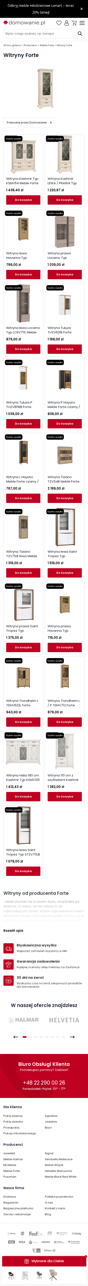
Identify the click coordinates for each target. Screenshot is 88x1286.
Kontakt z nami (55, 1208)
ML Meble (9, 1165)
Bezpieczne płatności (18, 1208)
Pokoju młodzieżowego (19, 1133)
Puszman (9, 1177)
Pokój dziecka (13, 1122)
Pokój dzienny (13, 1116)
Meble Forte (11, 1171)
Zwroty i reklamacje (17, 1214)
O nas (49, 1203)
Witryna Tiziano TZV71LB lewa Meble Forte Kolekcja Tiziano (23, 556)
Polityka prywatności (59, 1197)
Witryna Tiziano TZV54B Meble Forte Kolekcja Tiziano (63, 481)
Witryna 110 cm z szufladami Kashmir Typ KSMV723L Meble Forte (64, 782)
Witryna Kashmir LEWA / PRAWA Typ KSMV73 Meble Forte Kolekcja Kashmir (64, 185)
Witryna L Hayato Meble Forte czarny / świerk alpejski (22, 481)
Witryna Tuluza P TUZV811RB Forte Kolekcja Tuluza (19, 407)
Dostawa (9, 1197)
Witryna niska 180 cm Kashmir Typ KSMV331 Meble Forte (23, 779)
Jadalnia (51, 1122)
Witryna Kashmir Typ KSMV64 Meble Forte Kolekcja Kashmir (22, 183)
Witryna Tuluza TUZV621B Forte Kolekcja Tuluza (60, 332)
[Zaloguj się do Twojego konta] (66, 22)
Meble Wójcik (54, 1165)
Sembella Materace (59, 1159)
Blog (48, 1214)
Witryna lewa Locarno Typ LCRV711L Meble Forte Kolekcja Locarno (23, 334)
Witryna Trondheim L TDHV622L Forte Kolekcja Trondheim (22, 705)
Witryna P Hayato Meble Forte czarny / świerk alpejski (64, 407)
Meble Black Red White (60, 1177)
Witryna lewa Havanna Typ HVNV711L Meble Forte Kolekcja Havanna (23, 260)
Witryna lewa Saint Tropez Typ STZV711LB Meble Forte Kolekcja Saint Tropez (23, 856)
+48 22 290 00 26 (44, 1082)
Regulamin (10, 1203)
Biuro (48, 1128)
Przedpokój (11, 1128)
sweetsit (9, 1153)
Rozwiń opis (13, 930)
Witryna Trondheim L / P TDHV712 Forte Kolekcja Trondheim (64, 705)
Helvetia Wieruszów (58, 1171)
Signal (49, 1153)
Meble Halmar (13, 1159)
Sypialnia (51, 1116)
